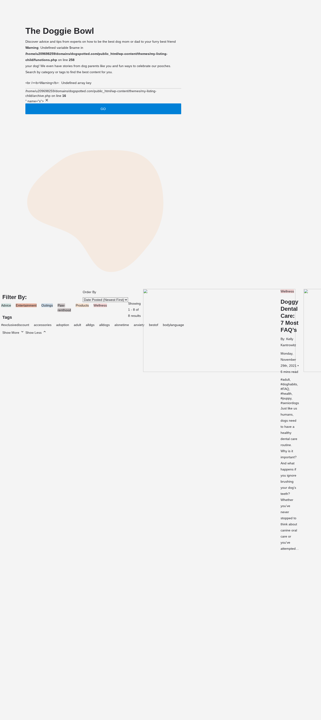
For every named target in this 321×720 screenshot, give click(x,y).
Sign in (292, 10)
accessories (42, 325)
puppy (286, 398)
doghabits (289, 384)
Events (124, 10)
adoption (62, 325)
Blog (67, 10)
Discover (41, 10)
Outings (47, 305)
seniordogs (290, 403)
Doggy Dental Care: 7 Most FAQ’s (289, 316)
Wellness (287, 291)
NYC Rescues (95, 10)
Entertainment (26, 305)
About (13, 10)
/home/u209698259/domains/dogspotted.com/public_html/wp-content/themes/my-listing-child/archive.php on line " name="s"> (91, 90)
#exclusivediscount (15, 325)
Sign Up (308, 10)
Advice (6, 305)
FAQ (285, 389)
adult (77, 325)
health (287, 393)
